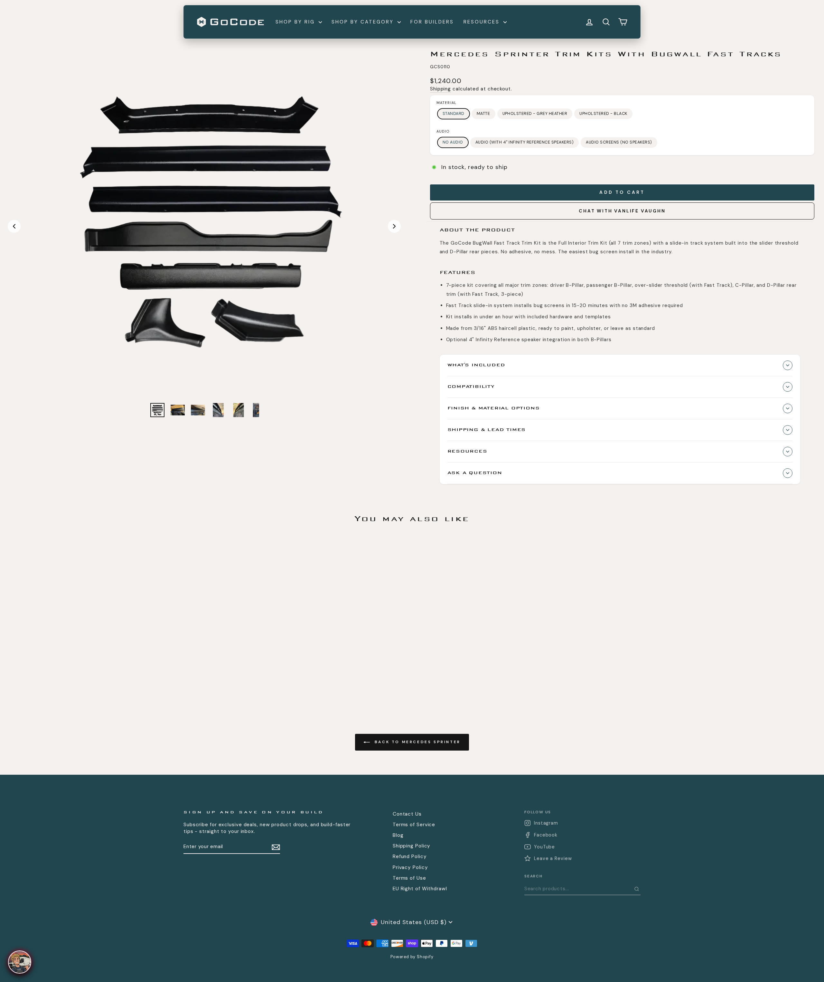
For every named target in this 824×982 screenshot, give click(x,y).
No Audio (453, 142)
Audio (443, 131)
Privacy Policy (410, 867)
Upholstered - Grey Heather (534, 113)
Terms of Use (409, 878)
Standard (453, 113)
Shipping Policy (412, 846)
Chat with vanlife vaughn (622, 211)
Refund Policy (410, 856)
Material (446, 102)
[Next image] (394, 226)
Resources (483, 22)
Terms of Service (414, 824)
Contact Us (407, 814)
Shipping (440, 89)
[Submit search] (637, 889)
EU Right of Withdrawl (420, 888)
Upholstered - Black (603, 113)
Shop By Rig (296, 22)
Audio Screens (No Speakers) (619, 142)
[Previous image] (14, 226)
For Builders (432, 22)
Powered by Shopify (412, 956)
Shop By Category (364, 22)
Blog (398, 835)
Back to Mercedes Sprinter (416, 741)
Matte (483, 113)
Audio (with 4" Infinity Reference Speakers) (524, 142)
